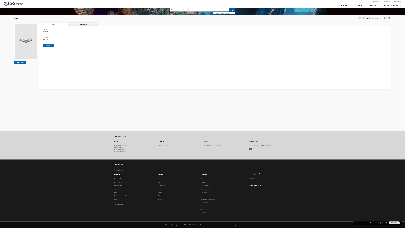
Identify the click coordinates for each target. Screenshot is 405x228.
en (364, 1)
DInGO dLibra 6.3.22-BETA (192, 225)
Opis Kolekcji (205, 182)
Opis (159, 196)
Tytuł (159, 179)
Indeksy (373, 5)
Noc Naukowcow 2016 (121, 196)
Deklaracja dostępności (208, 199)
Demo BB (204, 192)
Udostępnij (386, 2)
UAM (115, 192)
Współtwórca (161, 186)
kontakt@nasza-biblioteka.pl (212, 145)
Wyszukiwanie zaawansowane (222, 13)
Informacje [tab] (83, 24)
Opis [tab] (53, 24)
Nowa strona (205, 186)
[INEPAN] (26, 41)
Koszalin (203, 209)
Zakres (160, 192)
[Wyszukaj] (232, 10)
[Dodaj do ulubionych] (384, 18)
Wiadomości (204, 202)
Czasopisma (118, 182)
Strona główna (118, 170)
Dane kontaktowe (206, 189)
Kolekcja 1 (117, 199)
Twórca (160, 182)
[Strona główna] (332, 5)
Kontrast (376, 1)
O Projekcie (343, 5)
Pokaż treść (20, 62)
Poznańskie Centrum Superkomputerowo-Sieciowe (231, 225)
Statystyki (204, 206)
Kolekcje (359, 5)
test (115, 189)
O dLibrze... (204, 179)
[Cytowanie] (388, 18)
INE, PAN (45, 40)
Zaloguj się (397, 1)
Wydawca (160, 199)
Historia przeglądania (392, 5)
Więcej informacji (382, 223)
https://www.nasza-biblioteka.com (259, 145)
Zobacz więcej (118, 205)
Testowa (203, 213)
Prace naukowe (119, 186)
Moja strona (204, 196)
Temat (160, 189)
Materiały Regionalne (120, 179)
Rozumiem (394, 223)
